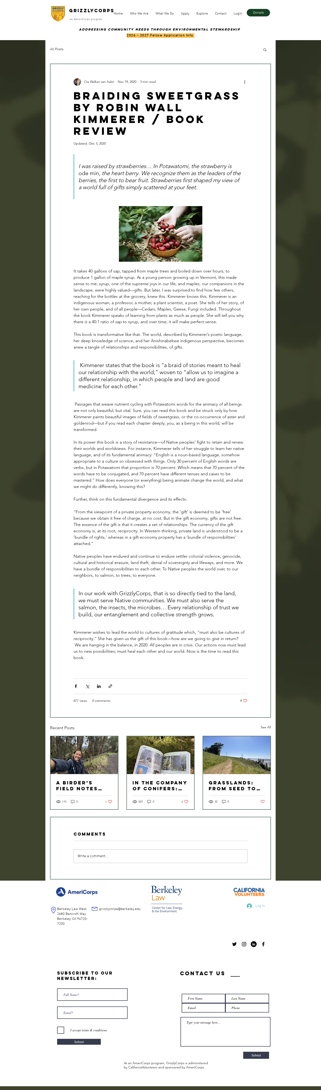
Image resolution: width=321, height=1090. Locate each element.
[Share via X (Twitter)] (87, 686)
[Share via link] (110, 686)
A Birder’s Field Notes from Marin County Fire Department (77, 785)
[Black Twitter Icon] (234, 944)
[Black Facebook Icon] (263, 944)
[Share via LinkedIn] (99, 686)
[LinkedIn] (254, 944)
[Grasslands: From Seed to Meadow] (236, 755)
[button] (139, 13)
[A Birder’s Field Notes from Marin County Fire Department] (84, 755)
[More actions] (244, 82)
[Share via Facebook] (76, 686)
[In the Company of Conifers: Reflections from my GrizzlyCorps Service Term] (160, 755)
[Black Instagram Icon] (244, 944)
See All (266, 727)
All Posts (56, 49)
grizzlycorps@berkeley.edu (120, 909)
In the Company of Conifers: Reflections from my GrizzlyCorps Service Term (160, 785)
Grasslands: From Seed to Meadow (232, 785)
